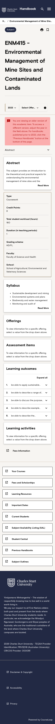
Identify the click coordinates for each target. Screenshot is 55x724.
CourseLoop (47, 719)
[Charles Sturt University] (9, 10)
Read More (43, 185)
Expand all (42, 377)
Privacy (13, 703)
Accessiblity (16, 688)
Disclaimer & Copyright (21, 672)
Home (4, 21)
